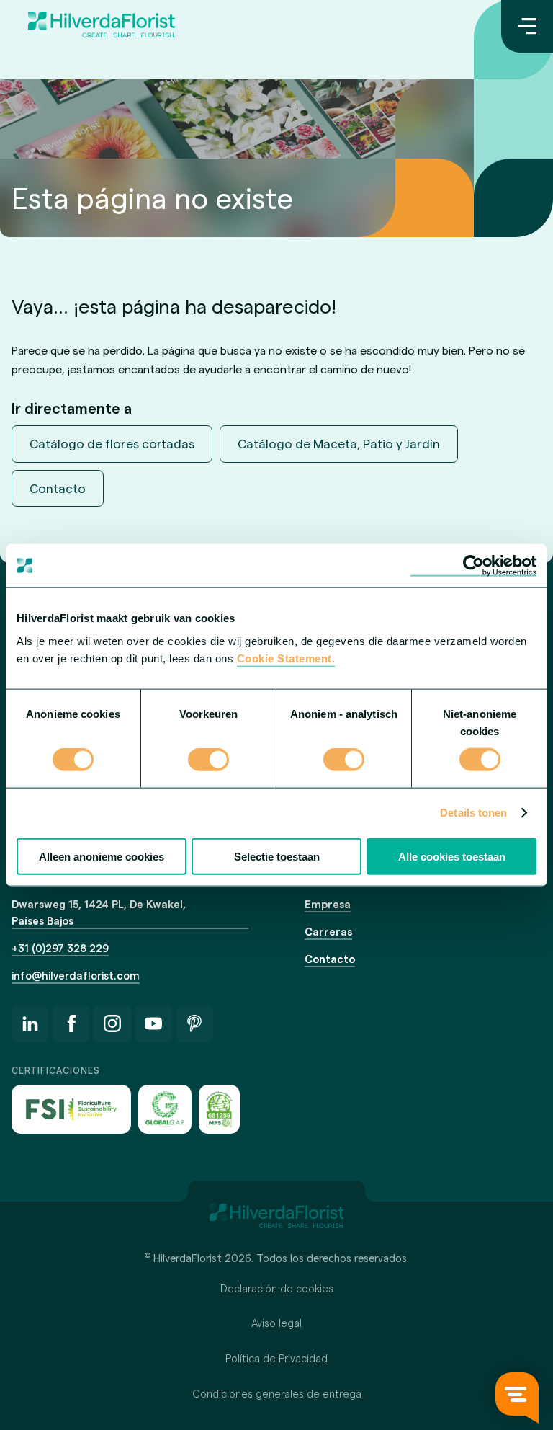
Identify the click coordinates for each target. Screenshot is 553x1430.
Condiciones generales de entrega (276, 1393)
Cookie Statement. (286, 658)
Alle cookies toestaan (451, 856)
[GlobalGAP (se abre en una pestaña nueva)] (165, 1109)
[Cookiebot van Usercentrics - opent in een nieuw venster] (473, 566)
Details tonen (473, 813)
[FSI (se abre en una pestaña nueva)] (71, 1109)
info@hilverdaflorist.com (76, 975)
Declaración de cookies (276, 1288)
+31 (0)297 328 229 (60, 947)
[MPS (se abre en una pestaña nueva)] (219, 1109)
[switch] (208, 761)
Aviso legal (276, 1322)
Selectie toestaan (277, 856)
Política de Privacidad (276, 1357)
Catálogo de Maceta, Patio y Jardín (339, 443)
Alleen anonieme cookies (101, 856)
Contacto (58, 488)
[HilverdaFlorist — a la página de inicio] (102, 26)
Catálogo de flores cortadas (112, 443)
